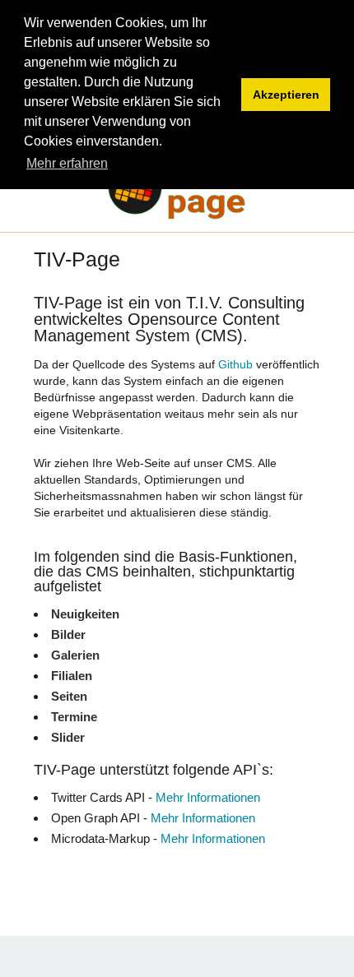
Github (235, 364)
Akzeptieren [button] (286, 94)
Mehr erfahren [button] (67, 163)
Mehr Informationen (208, 797)
